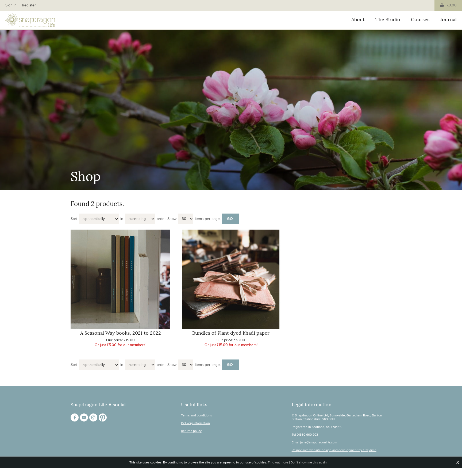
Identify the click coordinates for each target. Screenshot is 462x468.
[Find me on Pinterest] (103, 417)
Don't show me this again (309, 462)
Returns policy (191, 430)
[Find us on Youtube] (84, 417)
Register (29, 5)
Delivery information (195, 423)
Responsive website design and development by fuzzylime (334, 450)
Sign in (11, 5)
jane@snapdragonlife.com (318, 442)
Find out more (278, 462)
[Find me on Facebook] (75, 417)
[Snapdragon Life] (30, 20)
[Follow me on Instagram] (93, 417)
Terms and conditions (196, 415)
